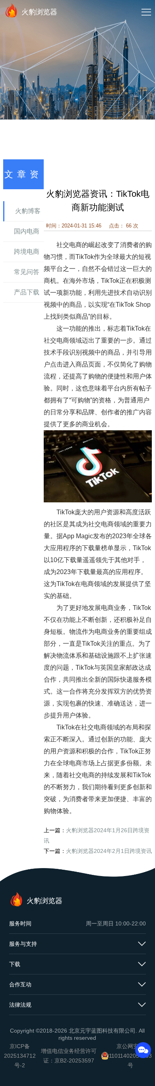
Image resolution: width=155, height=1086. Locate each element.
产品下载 (26, 292)
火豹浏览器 (39, 12)
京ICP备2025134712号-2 (20, 1055)
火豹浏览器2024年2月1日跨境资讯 (109, 851)
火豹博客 (28, 211)
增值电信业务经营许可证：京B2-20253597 (69, 1056)
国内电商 (26, 231)
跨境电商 (26, 251)
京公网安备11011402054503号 (130, 1055)
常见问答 (26, 272)
